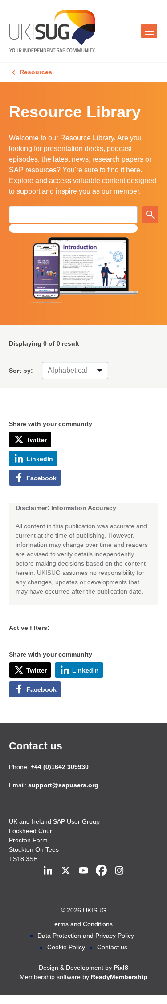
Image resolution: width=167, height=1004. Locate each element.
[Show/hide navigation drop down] (149, 31)
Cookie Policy (66, 947)
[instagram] (119, 870)
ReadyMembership (119, 976)
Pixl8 (121, 967)
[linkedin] (48, 870)
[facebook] (101, 870)
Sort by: (21, 370)
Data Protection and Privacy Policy (85, 935)
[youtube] (83, 870)
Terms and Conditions (82, 924)
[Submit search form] (150, 214)
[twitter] (66, 870)
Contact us (35, 746)
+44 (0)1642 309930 (60, 766)
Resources (36, 72)
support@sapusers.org (63, 785)
